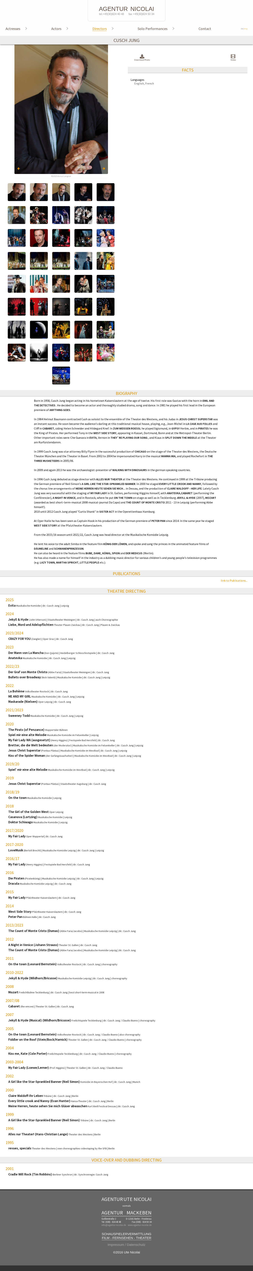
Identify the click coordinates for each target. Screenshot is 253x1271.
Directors (99, 28)
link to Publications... (234, 580)
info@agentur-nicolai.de (113, 1225)
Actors (56, 28)
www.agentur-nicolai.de (140, 1225)
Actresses (13, 28)
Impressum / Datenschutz (126, 1245)
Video (233, 59)
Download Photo (142, 59)
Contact (205, 28)
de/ (244, 28)
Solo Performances (152, 28)
